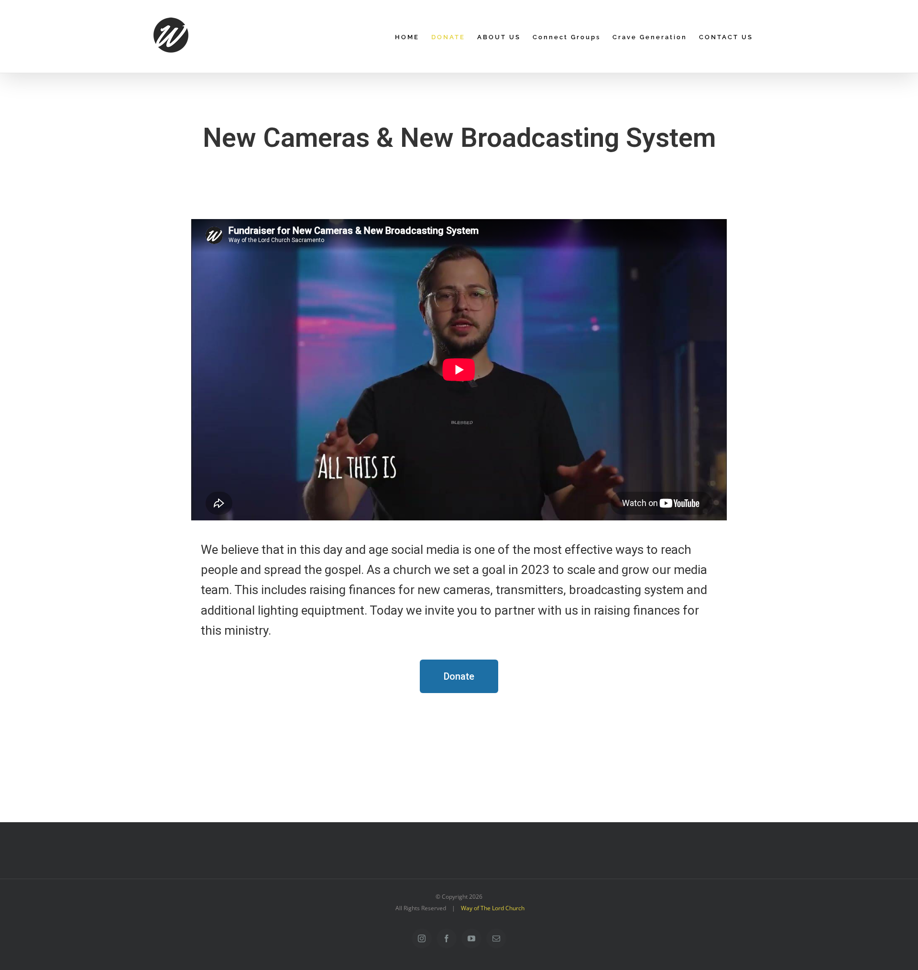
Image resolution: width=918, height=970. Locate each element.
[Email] (496, 938)
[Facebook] (447, 938)
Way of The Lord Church (493, 908)
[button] (459, 676)
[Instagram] (422, 938)
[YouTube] (471, 938)
